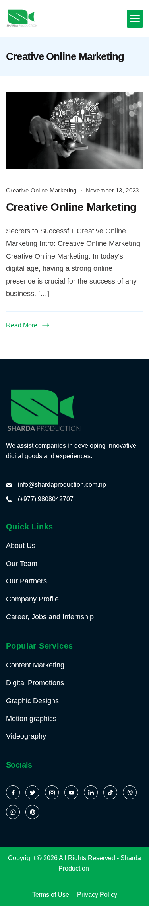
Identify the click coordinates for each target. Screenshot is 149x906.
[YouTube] (71, 792)
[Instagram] (52, 792)
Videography (26, 736)
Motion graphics (31, 719)
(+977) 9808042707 (46, 499)
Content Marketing (35, 665)
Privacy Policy (97, 894)
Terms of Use (50, 894)
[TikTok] (110, 792)
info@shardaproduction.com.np (62, 484)
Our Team (21, 564)
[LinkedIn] (91, 792)
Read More (21, 325)
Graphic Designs (32, 701)
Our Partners (26, 581)
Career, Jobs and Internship (50, 617)
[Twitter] (32, 792)
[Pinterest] (32, 812)
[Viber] (130, 792)
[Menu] (135, 19)
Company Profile (32, 599)
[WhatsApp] (13, 812)
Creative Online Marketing (41, 190)
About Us (20, 546)
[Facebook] (13, 792)
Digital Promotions (35, 683)
